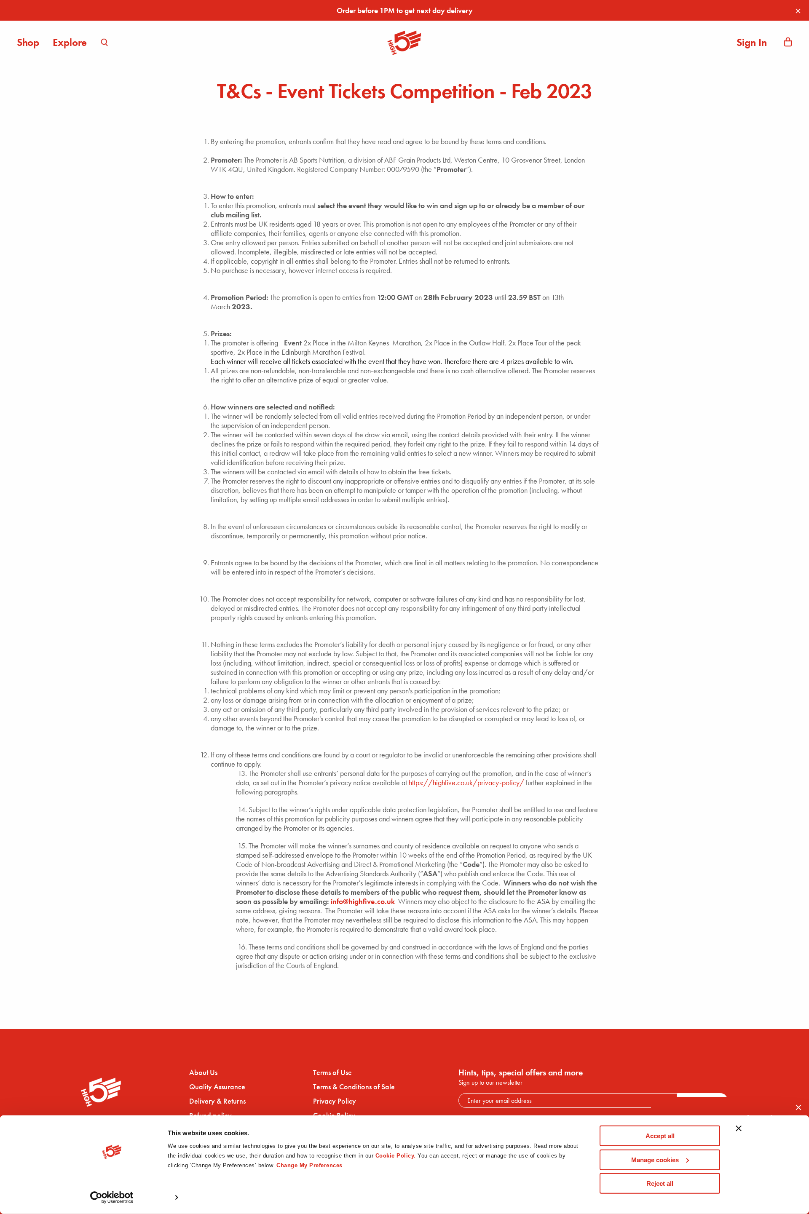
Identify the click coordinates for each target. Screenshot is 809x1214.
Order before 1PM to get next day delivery (405, 10)
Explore (70, 42)
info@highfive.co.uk (363, 901)
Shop (28, 42)
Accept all (660, 1135)
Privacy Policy (334, 1101)
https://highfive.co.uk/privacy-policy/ (466, 782)
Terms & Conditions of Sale (354, 1086)
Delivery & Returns (217, 1101)
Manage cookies (655, 1159)
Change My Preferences (309, 1165)
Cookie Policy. (395, 1155)
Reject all (659, 1183)
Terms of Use (332, 1072)
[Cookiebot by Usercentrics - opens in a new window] (112, 1197)
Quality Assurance (217, 1086)
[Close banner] (739, 1133)
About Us (203, 1072)
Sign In (752, 42)
